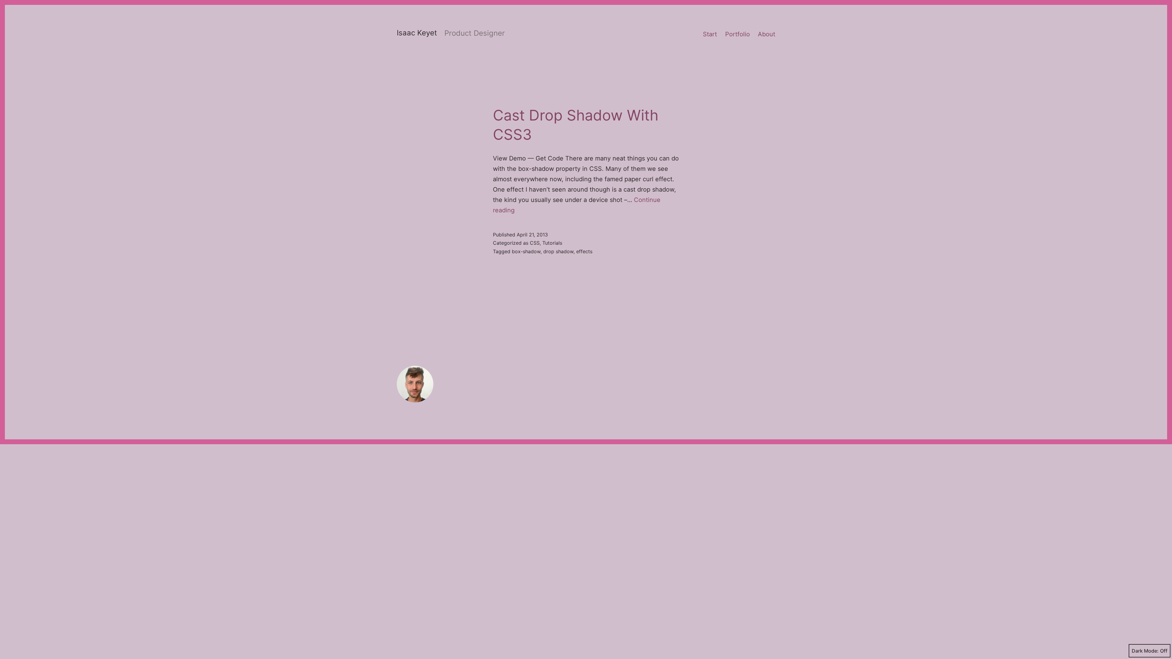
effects (584, 251)
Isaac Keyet (417, 32)
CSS (535, 243)
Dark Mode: (1145, 651)
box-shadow (526, 251)
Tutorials (552, 243)
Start (710, 34)
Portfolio (737, 34)
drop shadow (558, 251)
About (766, 34)
